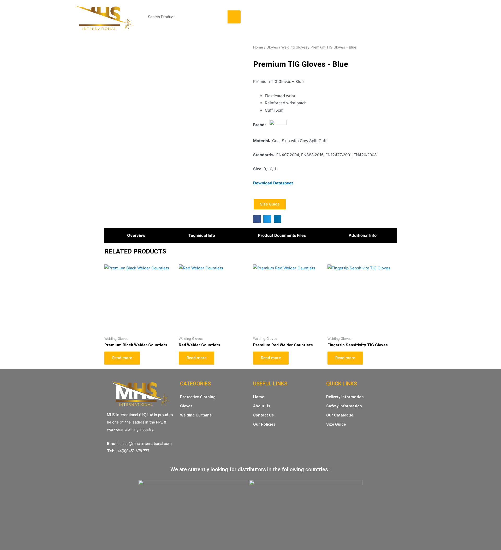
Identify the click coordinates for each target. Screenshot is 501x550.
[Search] (234, 16)
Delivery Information (345, 397)
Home (254, 17)
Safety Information (344, 406)
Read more (122, 357)
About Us (261, 406)
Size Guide (336, 424)
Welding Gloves (294, 47)
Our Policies (264, 424)
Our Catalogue (339, 415)
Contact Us (403, 17)
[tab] (135, 235)
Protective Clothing (284, 17)
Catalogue (376, 17)
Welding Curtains (344, 17)
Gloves (316, 17)
